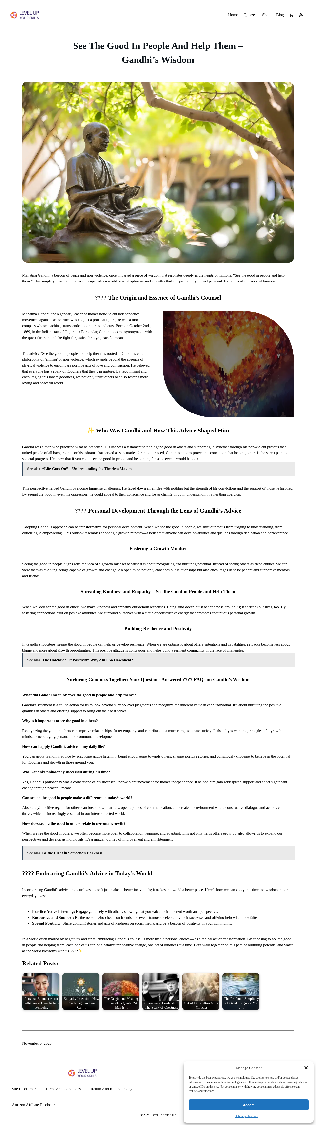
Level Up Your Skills (163, 1115)
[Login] (301, 15)
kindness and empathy (114, 607)
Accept (248, 1105)
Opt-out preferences (246, 1116)
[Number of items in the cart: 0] (291, 15)
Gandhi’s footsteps (40, 644)
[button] (306, 1067)
